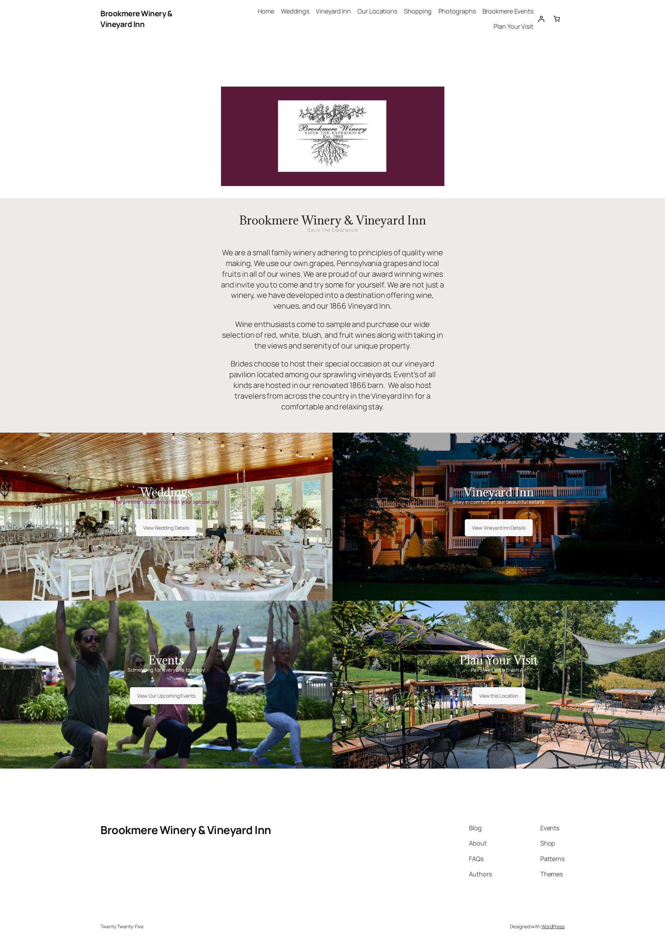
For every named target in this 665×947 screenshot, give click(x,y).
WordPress (553, 926)
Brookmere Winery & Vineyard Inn (136, 18)
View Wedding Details (166, 527)
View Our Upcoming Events (166, 695)
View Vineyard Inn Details (498, 527)
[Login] (541, 19)
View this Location (498, 695)
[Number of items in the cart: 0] (557, 19)
